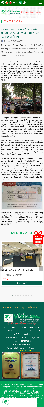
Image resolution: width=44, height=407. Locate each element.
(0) (17, 3)
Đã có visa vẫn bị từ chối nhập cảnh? (17, 270)
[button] (12, 295)
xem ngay (22, 283)
